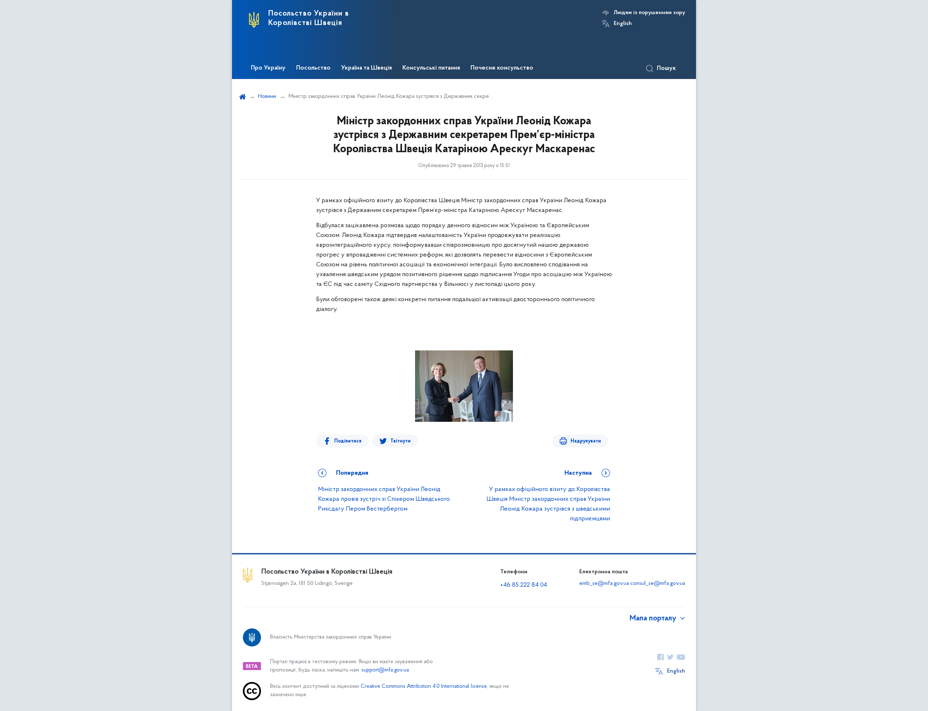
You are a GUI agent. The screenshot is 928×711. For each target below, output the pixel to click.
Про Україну (268, 68)
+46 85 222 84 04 (523, 585)
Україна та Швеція (366, 68)
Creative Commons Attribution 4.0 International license (424, 686)
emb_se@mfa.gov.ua (604, 583)
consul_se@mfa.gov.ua (657, 583)
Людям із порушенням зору (649, 13)
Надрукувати (586, 441)
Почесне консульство (502, 68)
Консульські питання (431, 68)
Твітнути (400, 441)
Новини (267, 96)
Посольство (313, 68)
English (623, 23)
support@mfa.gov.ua (385, 670)
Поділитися (347, 441)
